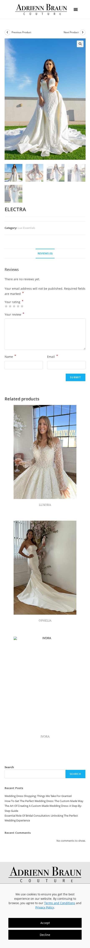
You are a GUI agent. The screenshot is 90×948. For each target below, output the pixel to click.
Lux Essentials (26, 228)
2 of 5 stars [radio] (10, 306)
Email (52, 356)
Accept (45, 923)
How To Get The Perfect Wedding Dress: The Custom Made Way (44, 801)
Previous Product (21, 32)
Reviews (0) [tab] (45, 253)
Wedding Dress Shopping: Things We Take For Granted (38, 796)
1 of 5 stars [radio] (6, 306)
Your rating (14, 302)
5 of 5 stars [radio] (22, 306)
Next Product (71, 32)
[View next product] (83, 32)
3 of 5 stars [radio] (14, 306)
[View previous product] (7, 32)
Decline (45, 935)
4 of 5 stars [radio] (18, 306)
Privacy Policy (44, 907)
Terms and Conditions (59, 903)
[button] (75, 9)
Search (9, 767)
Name (10, 356)
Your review (14, 314)
